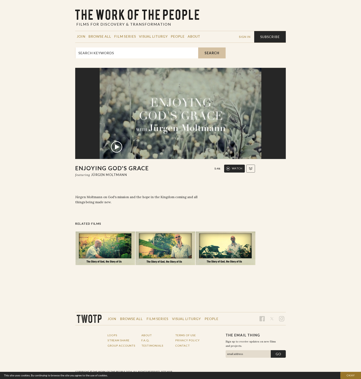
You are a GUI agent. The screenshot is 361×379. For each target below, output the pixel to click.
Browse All (99, 36)
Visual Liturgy (153, 36)
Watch (237, 168)
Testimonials (152, 345)
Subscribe (270, 37)
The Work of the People (89, 319)
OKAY (351, 375)
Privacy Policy (187, 340)
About (194, 36)
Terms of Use (185, 335)
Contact (182, 345)
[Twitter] (272, 318)
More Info (114, 375)
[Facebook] (262, 318)
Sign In (244, 36)
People (178, 36)
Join (81, 36)
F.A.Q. (145, 340)
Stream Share (119, 340)
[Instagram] (281, 318)
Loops (112, 335)
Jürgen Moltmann (109, 175)
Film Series (125, 36)
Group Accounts (121, 345)
